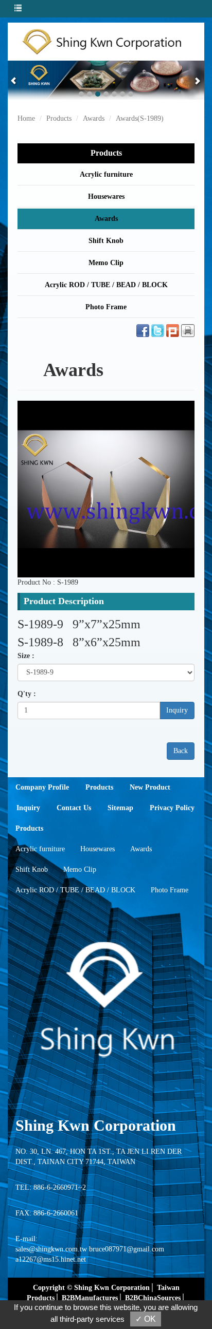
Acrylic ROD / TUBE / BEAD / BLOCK (106, 285)
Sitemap (120, 808)
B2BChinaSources (153, 1298)
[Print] (188, 330)
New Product (150, 787)
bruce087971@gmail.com (126, 1249)
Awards (93, 118)
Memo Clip (106, 263)
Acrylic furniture (106, 174)
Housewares (106, 196)
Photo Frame (106, 307)
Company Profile (42, 787)
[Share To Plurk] (172, 330)
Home (26, 118)
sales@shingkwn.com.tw (51, 1249)
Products (59, 118)
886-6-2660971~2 (59, 1187)
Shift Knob (106, 241)
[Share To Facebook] (142, 330)
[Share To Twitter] (157, 330)
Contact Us (74, 808)
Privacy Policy (172, 808)
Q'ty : (26, 694)
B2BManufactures (90, 1298)
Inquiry (177, 710)
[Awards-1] (106, 489)
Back (180, 751)
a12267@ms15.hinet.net (50, 1259)
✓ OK (145, 1319)
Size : (25, 656)
